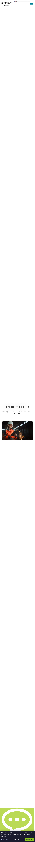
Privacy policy (5, 839)
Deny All (16, 839)
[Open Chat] (17, 821)
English (18, 2)
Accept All (29, 839)
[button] (31, 4)
